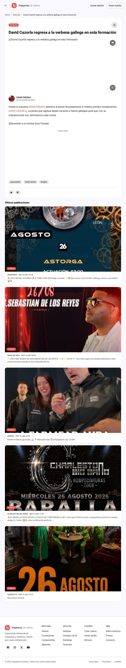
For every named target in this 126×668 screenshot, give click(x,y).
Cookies (117, 662)
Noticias (16, 15)
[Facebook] (8, 647)
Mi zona (88, 640)
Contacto (110, 640)
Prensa (109, 635)
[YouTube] (28, 647)
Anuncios (67, 644)
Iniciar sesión (97, 5)
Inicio (7, 15)
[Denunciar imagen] (113, 43)
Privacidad (106, 662)
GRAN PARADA (37, 106)
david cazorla (30, 182)
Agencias (46, 644)
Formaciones (48, 635)
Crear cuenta (115, 5)
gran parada (15, 182)
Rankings (67, 640)
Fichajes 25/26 (70, 635)
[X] (21, 647)
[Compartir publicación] (114, 25)
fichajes (44, 182)
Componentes (48, 640)
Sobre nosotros (113, 631)
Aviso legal (93, 662)
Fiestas (45, 631)
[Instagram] (15, 647)
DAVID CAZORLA (18, 110)
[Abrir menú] (5, 5)
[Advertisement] (63, 154)
